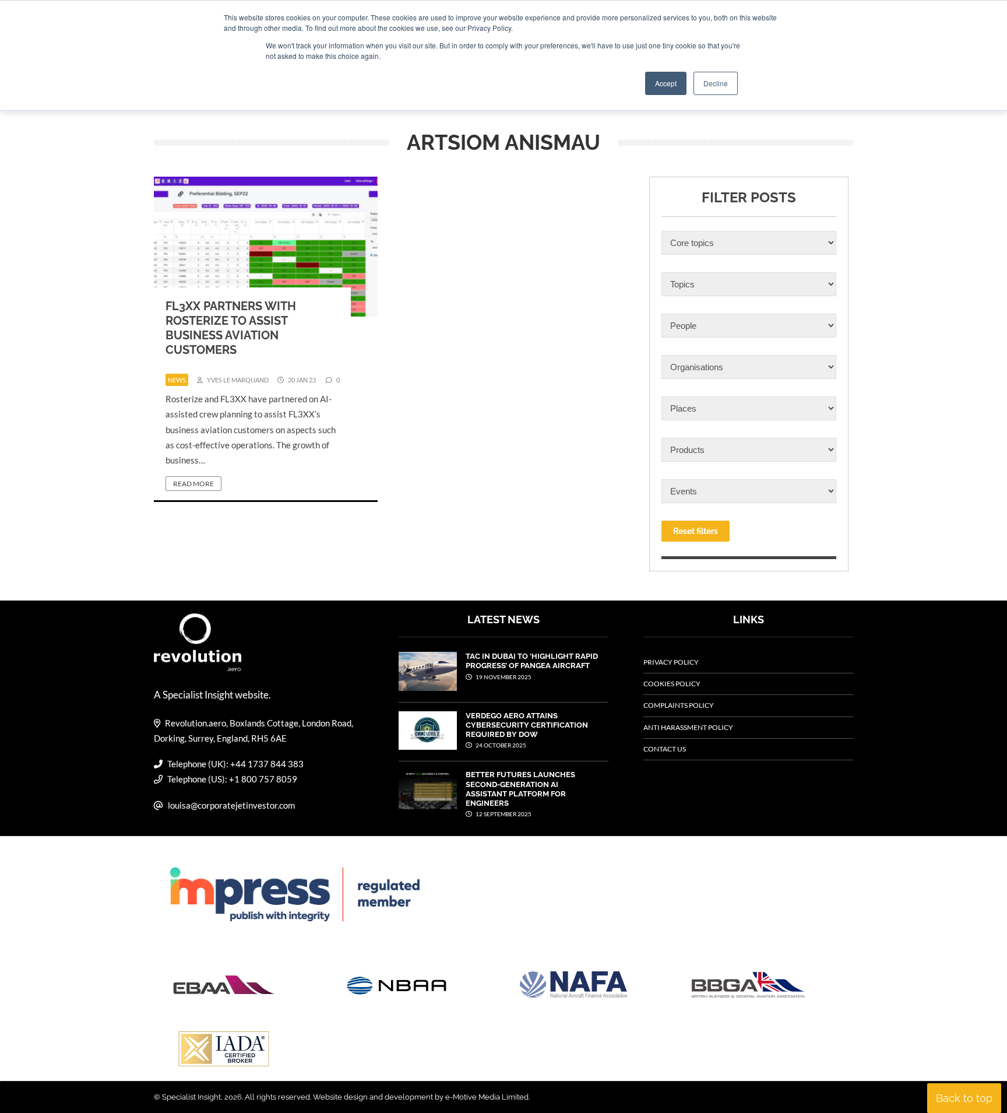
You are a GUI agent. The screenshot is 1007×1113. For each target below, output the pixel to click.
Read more (193, 483)
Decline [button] (715, 83)
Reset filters (695, 531)
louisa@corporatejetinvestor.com (231, 805)
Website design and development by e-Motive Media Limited (421, 1097)
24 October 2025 (500, 745)
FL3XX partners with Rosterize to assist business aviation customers (231, 328)
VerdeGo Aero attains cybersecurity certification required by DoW (527, 725)
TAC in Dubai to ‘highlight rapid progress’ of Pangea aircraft (532, 661)
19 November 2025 (502, 676)
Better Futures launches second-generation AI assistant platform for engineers (520, 788)
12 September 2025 (502, 813)
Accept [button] (666, 83)
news (177, 380)
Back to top (964, 1098)
